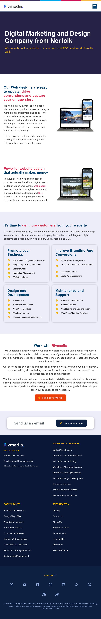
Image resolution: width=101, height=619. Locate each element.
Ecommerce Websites (14, 533)
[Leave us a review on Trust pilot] (76, 585)
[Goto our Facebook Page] (38, 585)
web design (40, 185)
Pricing (56, 510)
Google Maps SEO (12, 516)
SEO (40, 192)
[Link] (57, 595)
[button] (95, 6)
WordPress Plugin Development (68, 478)
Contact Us (58, 516)
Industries (58, 544)
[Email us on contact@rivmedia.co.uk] (44, 595)
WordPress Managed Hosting (67, 472)
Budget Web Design (62, 450)
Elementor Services (62, 484)
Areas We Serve (60, 550)
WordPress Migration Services (67, 467)
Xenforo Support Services (65, 489)
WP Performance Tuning (64, 461)
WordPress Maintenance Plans (67, 455)
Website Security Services (65, 495)
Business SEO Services (14, 510)
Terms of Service (61, 527)
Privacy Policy (59, 533)
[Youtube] (25, 585)
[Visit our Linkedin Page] (63, 585)
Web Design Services (14, 522)
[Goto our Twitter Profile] (12, 585)
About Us (57, 522)
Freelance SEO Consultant (16, 544)
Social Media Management (16, 556)
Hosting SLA (58, 539)
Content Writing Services (15, 539)
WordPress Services (13, 527)
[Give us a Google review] (89, 585)
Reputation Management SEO (18, 550)
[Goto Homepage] (13, 6)
